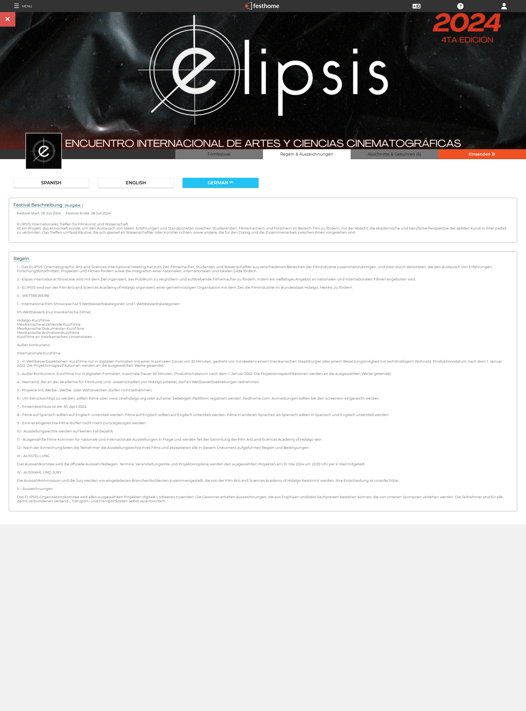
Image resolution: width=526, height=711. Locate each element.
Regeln (21, 258)
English (136, 182)
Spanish (51, 182)
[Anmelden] (504, 6)
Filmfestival (219, 154)
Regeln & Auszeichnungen (306, 154)
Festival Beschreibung (48, 205)
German (221, 182)
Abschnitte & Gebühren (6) (394, 154)
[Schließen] (7, 19)
